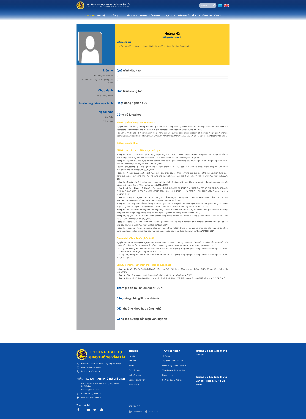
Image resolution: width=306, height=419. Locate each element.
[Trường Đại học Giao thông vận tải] (103, 5)
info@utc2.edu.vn (93, 390)
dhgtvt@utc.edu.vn (93, 367)
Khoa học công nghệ (150, 15)
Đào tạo (115, 15)
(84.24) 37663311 (93, 371)
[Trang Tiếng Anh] (226, 5)
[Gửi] (214, 5)
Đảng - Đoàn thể (186, 15)
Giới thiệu (101, 15)
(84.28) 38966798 (94, 394)
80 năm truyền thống (209, 15)
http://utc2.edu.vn (94, 397)
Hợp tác (169, 15)
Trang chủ (90, 15)
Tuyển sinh (130, 15)
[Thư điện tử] (220, 5)
